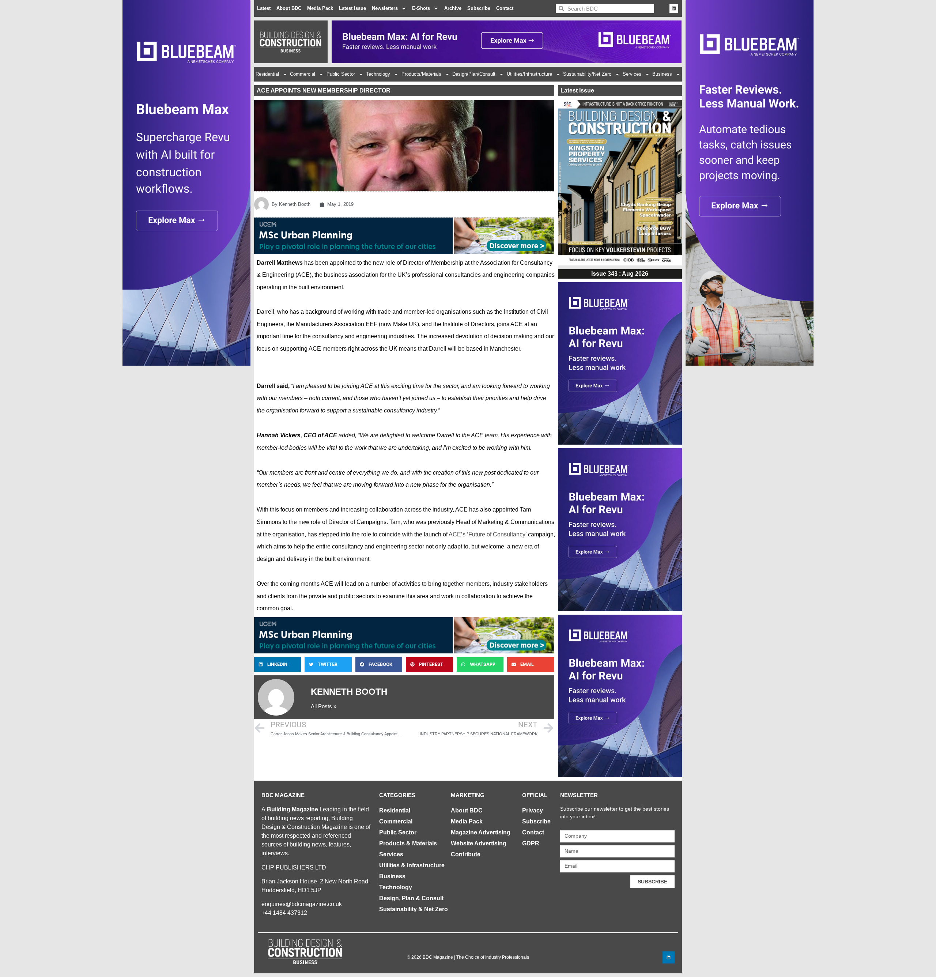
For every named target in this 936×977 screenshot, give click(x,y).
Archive (452, 8)
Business (662, 74)
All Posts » (323, 706)
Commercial (302, 74)
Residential (267, 74)
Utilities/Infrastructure (529, 74)
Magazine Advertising (480, 832)
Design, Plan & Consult (411, 898)
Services (632, 74)
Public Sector (341, 74)
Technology (378, 74)
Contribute (465, 854)
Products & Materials (408, 843)
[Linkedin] (673, 8)
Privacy (532, 810)
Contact (504, 8)
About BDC (288, 8)
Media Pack (320, 8)
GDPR (530, 843)
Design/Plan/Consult (473, 74)
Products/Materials (421, 74)
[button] (277, 664)
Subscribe (478, 8)
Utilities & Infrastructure (412, 865)
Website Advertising (478, 843)
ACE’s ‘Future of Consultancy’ (487, 534)
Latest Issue (352, 8)
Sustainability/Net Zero (587, 74)
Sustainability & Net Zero (413, 909)
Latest (264, 8)
